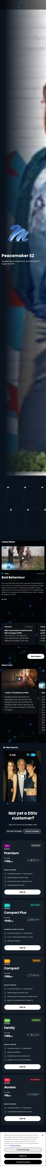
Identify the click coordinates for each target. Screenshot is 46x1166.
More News (36, 656)
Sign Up (22, 892)
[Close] (42, 1135)
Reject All (23, 1156)
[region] (23, 1149)
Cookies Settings (23, 1150)
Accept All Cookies (23, 1162)
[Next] (40, 776)
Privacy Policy (15, 1145)
